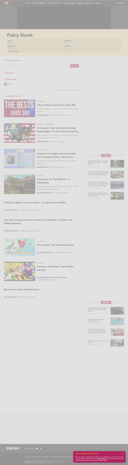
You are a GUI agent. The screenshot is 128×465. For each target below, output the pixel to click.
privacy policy (101, 458)
